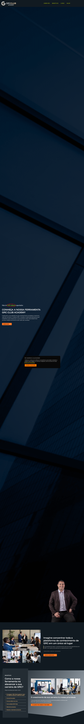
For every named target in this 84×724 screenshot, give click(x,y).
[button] (15, 695)
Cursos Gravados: (11, 698)
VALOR (68, 3)
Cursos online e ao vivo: (12, 701)
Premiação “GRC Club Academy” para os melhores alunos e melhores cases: (16, 695)
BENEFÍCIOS (55, 3)
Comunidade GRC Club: (12, 704)
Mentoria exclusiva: (11, 707)
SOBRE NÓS (47, 3)
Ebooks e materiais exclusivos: (14, 709)
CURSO (62, 3)
